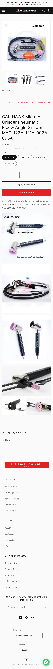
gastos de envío (10, 148)
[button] (3, 10)
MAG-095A (9, 163)
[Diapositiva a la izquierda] (2, 80)
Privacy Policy (11, 510)
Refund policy (11, 504)
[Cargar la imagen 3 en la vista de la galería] (40, 79)
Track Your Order (12, 486)
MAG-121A (25, 157)
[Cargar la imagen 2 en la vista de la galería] (26, 79)
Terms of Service (12, 498)
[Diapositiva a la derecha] (50, 80)
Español (25, 650)
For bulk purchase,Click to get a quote (26, 465)
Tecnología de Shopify (33, 664)
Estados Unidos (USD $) (25, 635)
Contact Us (9, 534)
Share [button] (7, 440)
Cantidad (5, 169)
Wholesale (9, 540)
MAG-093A (40, 157)
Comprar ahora (26, 192)
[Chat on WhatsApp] (46, 662)
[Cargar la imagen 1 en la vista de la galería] (12, 79)
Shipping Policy (11, 492)
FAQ (6, 546)
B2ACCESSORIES (22, 664)
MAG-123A (9, 157)
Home (11, 102)
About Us (8, 528)
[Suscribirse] (45, 607)
